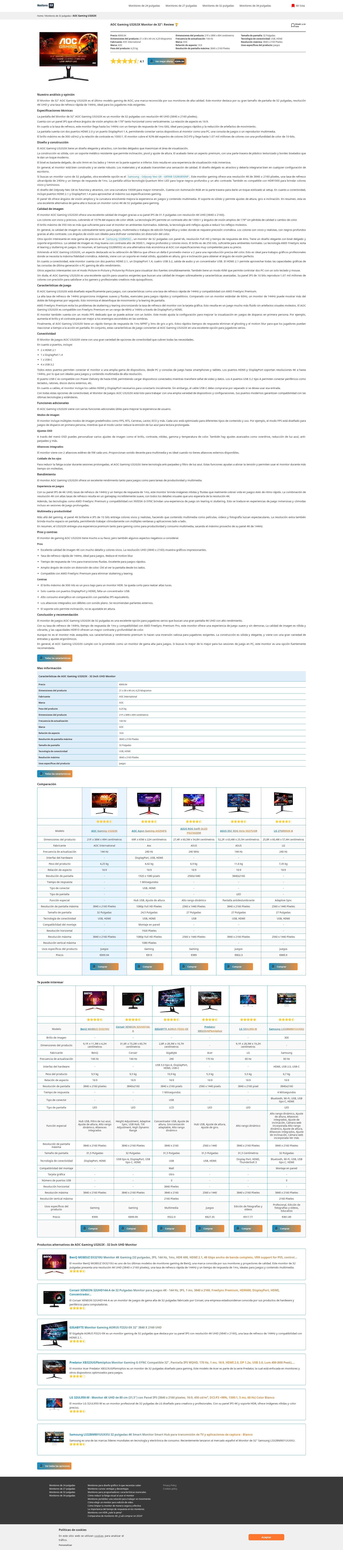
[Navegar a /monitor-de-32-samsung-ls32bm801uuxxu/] (54, 1439)
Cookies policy (170, 1488)
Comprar (102, 966)
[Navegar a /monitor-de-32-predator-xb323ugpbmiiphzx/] (54, 1369)
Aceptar (266, 1537)
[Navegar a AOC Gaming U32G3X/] (104, 815)
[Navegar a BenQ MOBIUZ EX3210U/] (94, 1013)
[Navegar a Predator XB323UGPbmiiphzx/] (210, 1013)
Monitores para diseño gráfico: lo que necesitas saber (114, 1485)
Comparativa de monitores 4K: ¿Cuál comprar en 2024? (115, 1515)
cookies (99, 1535)
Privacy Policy (170, 1485)
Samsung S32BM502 (118, 239)
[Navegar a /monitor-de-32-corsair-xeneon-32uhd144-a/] (54, 1299)
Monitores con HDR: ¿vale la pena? (105, 1512)
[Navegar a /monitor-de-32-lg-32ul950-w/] (54, 1404)
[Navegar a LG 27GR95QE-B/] (283, 815)
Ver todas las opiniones (57, 1466)
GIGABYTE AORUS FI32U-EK (171, 1029)
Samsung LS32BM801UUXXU (286, 1029)
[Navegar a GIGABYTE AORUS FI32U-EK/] (171, 1013)
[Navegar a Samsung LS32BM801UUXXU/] (286, 1013)
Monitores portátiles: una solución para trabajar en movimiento (119, 1498)
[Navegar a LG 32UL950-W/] (248, 1013)
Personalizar (65, 1545)
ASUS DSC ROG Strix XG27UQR (238, 831)
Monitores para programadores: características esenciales (117, 1492)
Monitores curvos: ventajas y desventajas (108, 1488)
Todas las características (58, 658)
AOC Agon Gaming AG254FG (149, 831)
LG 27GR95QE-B (283, 831)
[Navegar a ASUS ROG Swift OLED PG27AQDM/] (193, 815)
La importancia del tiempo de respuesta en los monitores (116, 1509)
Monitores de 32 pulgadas (58, 15)
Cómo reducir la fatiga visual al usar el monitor (111, 1495)
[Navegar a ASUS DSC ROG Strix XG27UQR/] (238, 815)
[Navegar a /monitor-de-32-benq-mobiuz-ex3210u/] (54, 1264)
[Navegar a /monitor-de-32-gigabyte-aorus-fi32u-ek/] (54, 1334)
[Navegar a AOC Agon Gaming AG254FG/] (149, 815)
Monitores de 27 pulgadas (62, 1488)
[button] (298, 25)
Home (40, 15)
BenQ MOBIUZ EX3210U (94, 1029)
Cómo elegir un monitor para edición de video (110, 1502)
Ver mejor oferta (169, 61)
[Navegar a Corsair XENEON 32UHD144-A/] (133, 1013)
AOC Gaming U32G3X (84, 15)
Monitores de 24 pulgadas (62, 1485)
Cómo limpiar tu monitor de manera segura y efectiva (114, 1505)
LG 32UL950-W (248, 1029)
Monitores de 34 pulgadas (62, 1495)
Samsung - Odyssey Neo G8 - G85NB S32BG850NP (158, 176)
